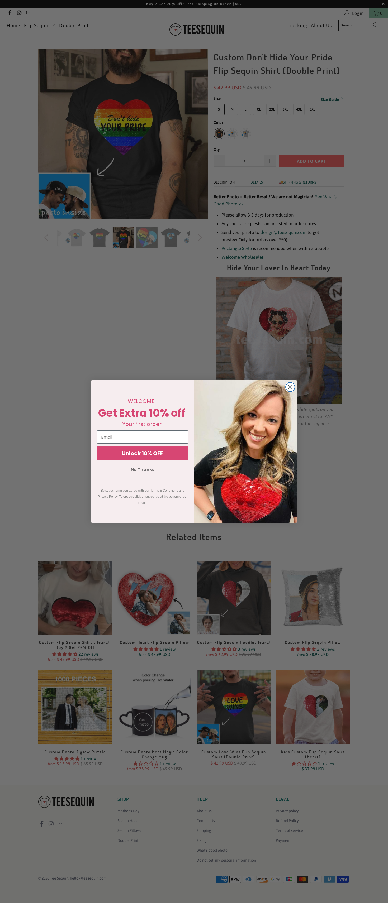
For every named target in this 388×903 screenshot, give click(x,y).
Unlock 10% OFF (142, 453)
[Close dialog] (290, 387)
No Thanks (142, 470)
